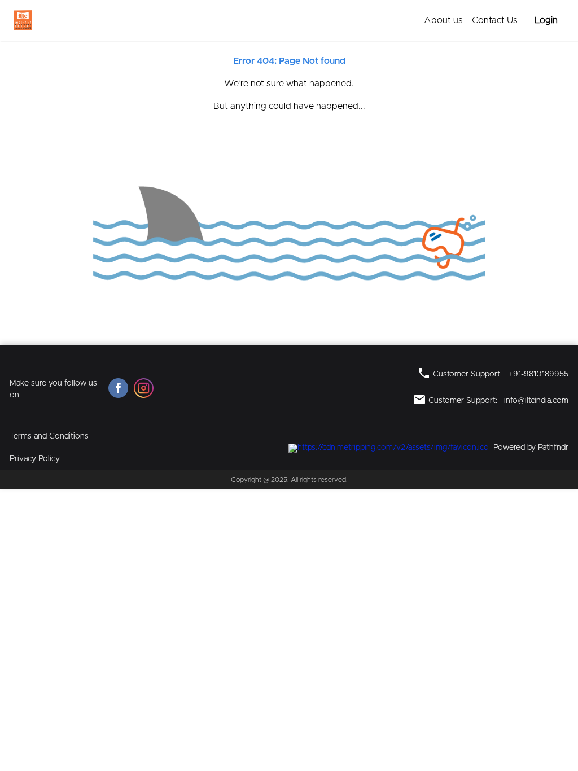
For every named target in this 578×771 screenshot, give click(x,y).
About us (443, 20)
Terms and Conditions (49, 436)
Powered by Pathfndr (530, 448)
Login (546, 20)
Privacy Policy (35, 459)
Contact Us (495, 20)
